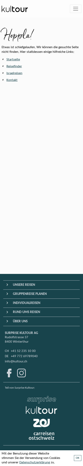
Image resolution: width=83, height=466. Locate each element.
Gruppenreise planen (30, 294)
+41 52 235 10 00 (23, 351)
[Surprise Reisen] (41, 398)
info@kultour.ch (16, 361)
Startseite (13, 59)
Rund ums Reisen (26, 312)
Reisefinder (14, 66)
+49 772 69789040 (24, 356)
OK (78, 458)
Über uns (20, 321)
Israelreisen (14, 73)
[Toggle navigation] (76, 9)
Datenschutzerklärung (34, 462)
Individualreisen (26, 303)
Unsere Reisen (24, 285)
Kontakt (12, 80)
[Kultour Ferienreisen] (41, 410)
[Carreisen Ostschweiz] (41, 436)
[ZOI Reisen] (41, 423)
